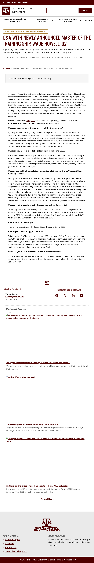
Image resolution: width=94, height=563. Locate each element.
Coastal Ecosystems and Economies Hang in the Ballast (32, 424)
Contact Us (10, 547)
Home (8, 68)
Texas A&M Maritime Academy (67, 20)
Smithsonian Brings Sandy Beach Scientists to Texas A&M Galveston (38, 486)
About (87, 20)
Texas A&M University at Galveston (15, 20)
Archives (9, 543)
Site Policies (55, 560)
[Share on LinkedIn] (73, 295)
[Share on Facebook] (57, 295)
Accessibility (70, 560)
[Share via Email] (81, 295)
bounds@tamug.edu (14, 296)
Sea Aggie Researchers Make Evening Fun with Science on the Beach (38, 362)
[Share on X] (65, 295)
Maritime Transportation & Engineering (25, 31)
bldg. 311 (30, 120)
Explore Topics (12, 539)
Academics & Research (42, 20)
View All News (47, 499)
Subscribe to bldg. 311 (16, 551)
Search (85, 11)
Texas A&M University (16, 2)
